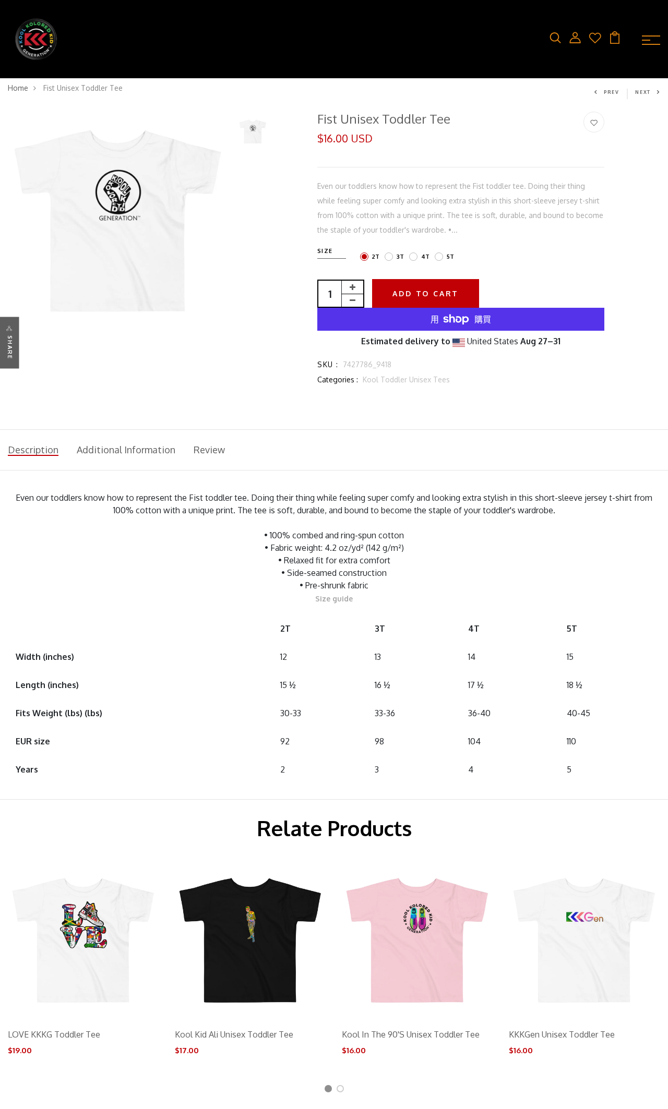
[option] (118, 222)
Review (209, 449)
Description (33, 449)
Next (643, 92)
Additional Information (126, 449)
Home (18, 87)
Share (10, 347)
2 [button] (342, 1090)
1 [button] (329, 1090)
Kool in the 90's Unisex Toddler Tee (411, 1034)
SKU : (327, 364)
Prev (611, 92)
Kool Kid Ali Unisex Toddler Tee (234, 1034)
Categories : (337, 379)
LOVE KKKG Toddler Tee (54, 1034)
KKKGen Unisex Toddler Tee (562, 1034)
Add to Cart (425, 293)
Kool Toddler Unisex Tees (406, 379)
